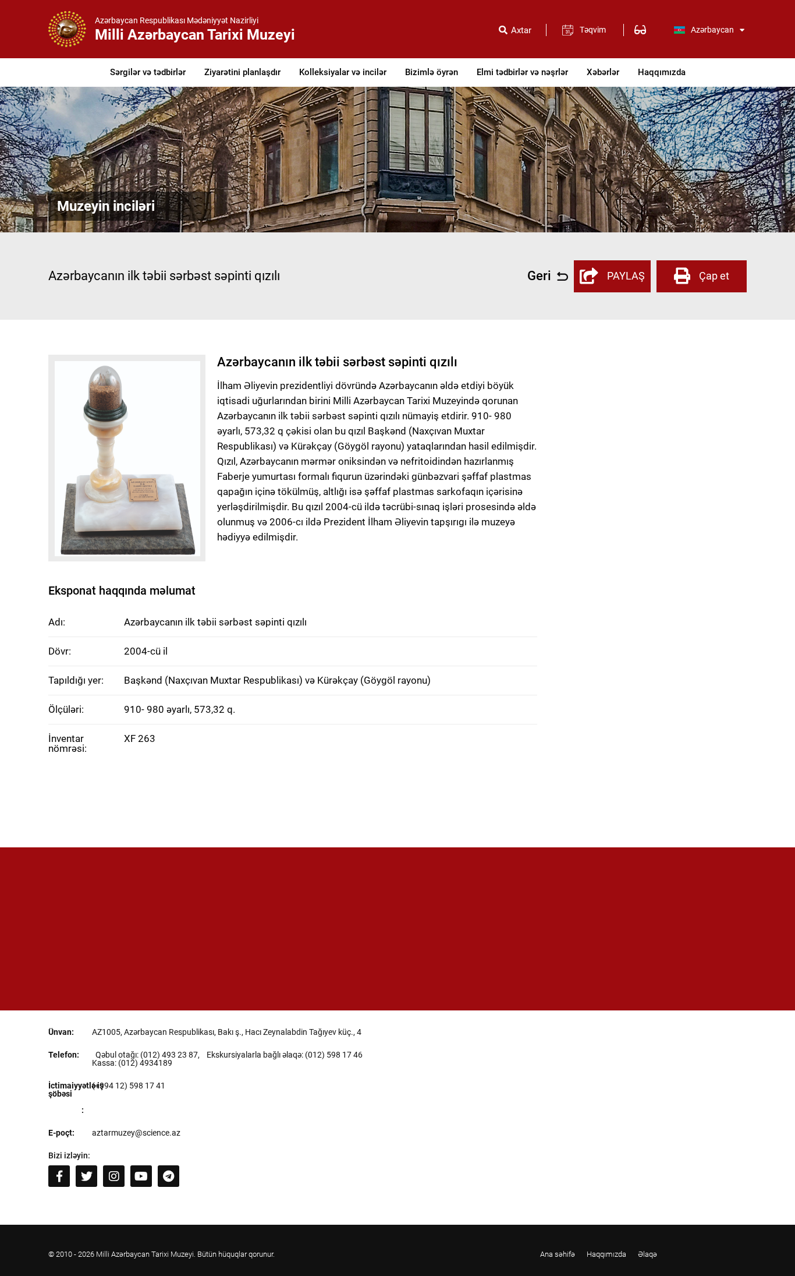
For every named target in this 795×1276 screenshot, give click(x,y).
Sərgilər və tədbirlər (148, 72)
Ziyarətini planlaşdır (242, 72)
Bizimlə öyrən (431, 72)
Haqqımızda (662, 72)
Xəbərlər (603, 72)
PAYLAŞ (626, 276)
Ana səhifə (557, 1254)
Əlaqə (647, 1254)
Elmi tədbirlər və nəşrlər (522, 72)
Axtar (521, 30)
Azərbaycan (712, 30)
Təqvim (593, 30)
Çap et (714, 276)
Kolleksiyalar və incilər (342, 72)
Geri (539, 276)
